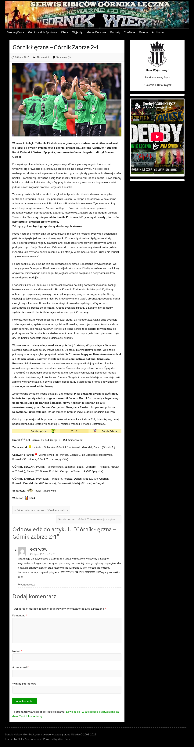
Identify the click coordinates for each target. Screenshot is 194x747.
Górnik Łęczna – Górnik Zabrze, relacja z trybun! (89, 519)
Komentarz (19, 615)
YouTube (129, 32)
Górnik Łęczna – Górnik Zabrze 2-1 (56, 47)
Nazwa (17, 650)
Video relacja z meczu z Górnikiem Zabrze (41, 510)
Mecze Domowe (96, 32)
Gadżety (115, 32)
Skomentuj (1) (63, 57)
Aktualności (43, 57)
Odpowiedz (28, 584)
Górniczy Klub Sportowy (42, 32)
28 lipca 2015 (22, 57)
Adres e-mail (20, 667)
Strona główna (15, 32)
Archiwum (158, 32)
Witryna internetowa (24, 683)
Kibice (64, 32)
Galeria (143, 32)
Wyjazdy (77, 32)
